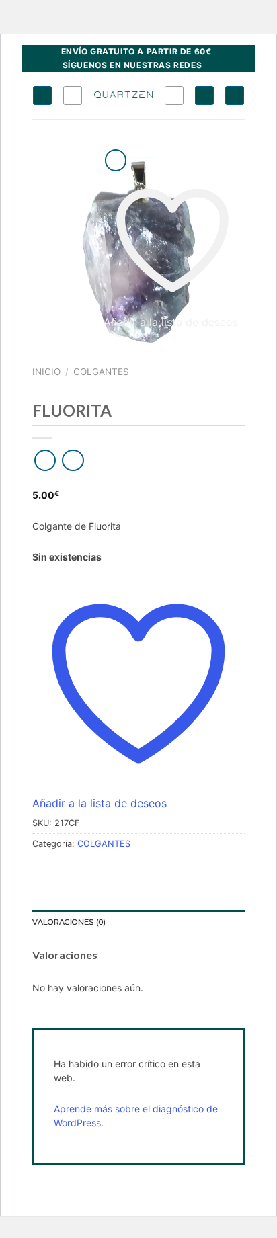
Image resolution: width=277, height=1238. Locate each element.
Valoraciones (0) (69, 922)
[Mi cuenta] (204, 95)
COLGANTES (101, 371)
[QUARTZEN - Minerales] (123, 95)
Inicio (46, 371)
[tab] (138, 923)
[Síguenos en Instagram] (213, 65)
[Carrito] (234, 95)
